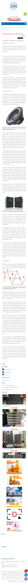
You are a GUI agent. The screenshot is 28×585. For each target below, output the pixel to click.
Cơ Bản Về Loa (6, 380)
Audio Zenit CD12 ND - (7, 456)
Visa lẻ (13, 576)
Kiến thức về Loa (6, 377)
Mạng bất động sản (16, 575)
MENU (3, 23)
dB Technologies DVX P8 (7, 434)
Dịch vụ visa (17, 576)
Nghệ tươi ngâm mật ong (13, 573)
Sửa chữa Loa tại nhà (8, 389)
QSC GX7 (4, 413)
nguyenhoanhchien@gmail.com (11, 565)
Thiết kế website (7, 575)
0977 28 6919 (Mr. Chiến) (11, 566)
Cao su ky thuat (7, 578)
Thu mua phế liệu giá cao (16, 578)
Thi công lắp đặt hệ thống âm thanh (11, 387)
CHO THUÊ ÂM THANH (8, 385)
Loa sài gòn (6, 375)
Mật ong (10, 571)
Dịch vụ (3, 383)
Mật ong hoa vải (15, 571)
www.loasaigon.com (21, 581)
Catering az (8, 576)
